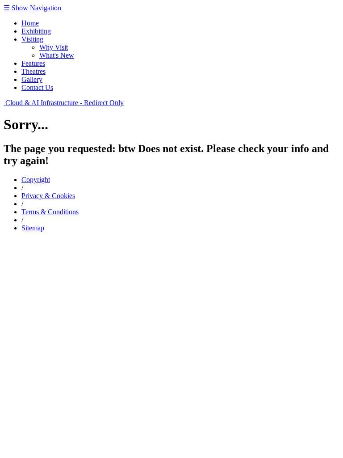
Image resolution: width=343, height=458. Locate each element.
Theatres (33, 71)
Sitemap (32, 228)
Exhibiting (36, 31)
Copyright (35, 179)
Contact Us (37, 87)
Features (33, 63)
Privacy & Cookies (48, 195)
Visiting (32, 39)
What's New (56, 55)
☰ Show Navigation (32, 8)
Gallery (31, 79)
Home (30, 23)
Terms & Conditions (50, 212)
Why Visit (53, 47)
